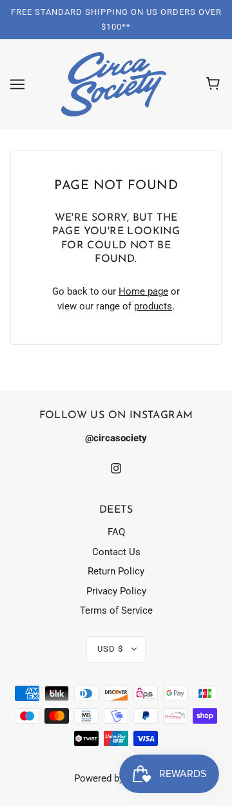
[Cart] (215, 84)
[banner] (113, 83)
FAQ (116, 532)
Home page (143, 291)
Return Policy (116, 571)
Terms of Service (116, 610)
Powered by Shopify (116, 778)
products (153, 306)
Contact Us (116, 552)
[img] (116, 468)
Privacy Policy (116, 591)
